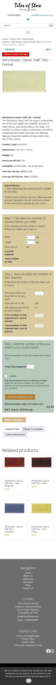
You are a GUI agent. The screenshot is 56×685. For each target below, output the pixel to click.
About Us (28, 575)
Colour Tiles (15, 39)
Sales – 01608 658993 (28, 620)
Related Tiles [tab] (12, 429)
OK (28, 681)
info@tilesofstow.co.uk (42, 15)
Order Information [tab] (15, 434)
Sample (13, 376)
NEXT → (50, 49)
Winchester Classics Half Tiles (25, 41)
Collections (28, 579)
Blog (28, 585)
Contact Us (28, 588)
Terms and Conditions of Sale (28, 645)
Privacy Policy (28, 638)
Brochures (28, 582)
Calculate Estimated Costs (20, 397)
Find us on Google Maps (28, 635)
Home (5, 39)
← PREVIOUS (8, 49)
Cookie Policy (28, 642)
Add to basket (14, 420)
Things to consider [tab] (33, 429)
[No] (52, 676)
